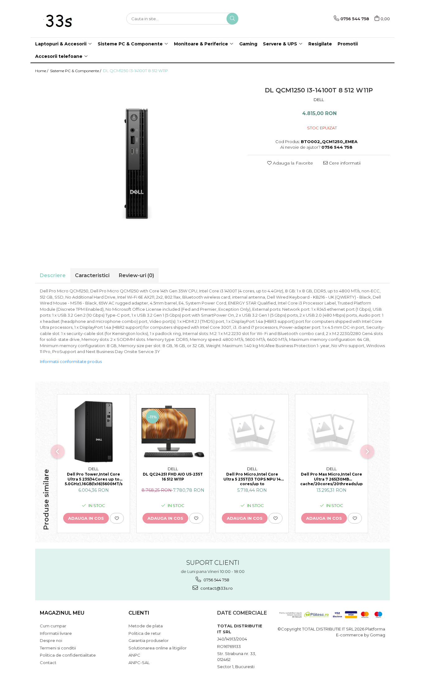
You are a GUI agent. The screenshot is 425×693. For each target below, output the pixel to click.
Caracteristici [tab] (92, 275)
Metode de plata (145, 625)
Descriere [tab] (53, 275)
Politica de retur (144, 633)
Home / (42, 70)
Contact (48, 662)
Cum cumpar (53, 625)
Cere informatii (344, 163)
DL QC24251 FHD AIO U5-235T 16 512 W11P (173, 476)
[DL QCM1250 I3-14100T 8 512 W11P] (136, 165)
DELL (319, 99)
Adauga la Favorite (292, 163)
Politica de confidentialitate (68, 655)
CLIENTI (138, 613)
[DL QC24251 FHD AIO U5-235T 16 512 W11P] (172, 432)
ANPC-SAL (139, 662)
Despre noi (51, 640)
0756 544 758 (216, 579)
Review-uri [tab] (136, 275)
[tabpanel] (136, 165)
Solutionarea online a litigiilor (157, 647)
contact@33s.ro (216, 588)
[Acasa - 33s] (66, 19)
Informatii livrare (56, 633)
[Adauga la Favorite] (117, 518)
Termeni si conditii (58, 647)
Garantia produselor (148, 640)
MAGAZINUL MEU (62, 613)
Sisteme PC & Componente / (76, 70)
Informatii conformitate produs (71, 361)
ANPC (134, 655)
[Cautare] (232, 19)
